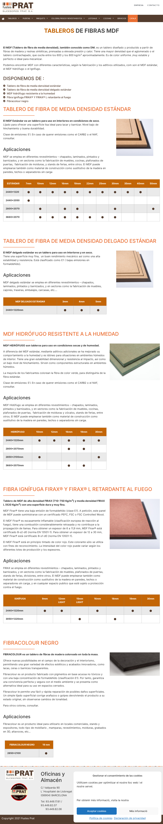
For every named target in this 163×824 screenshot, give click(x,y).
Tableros (12, 18)
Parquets (40, 18)
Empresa (139, 5)
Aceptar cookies (96, 811)
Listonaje (92, 18)
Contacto (153, 5)
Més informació (138, 811)
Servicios (121, 18)
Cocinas (107, 18)
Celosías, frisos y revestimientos (66, 18)
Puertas (26, 18)
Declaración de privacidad (130, 818)
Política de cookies (100, 818)
